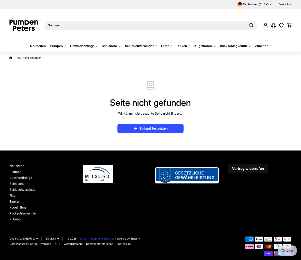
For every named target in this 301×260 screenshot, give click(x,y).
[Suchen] (251, 25)
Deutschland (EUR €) (22, 238)
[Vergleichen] (273, 25)
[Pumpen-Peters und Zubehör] (23, 25)
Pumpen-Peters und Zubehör (96, 238)
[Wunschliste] (281, 25)
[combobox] (151, 25)
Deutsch (284, 4)
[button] (289, 25)
